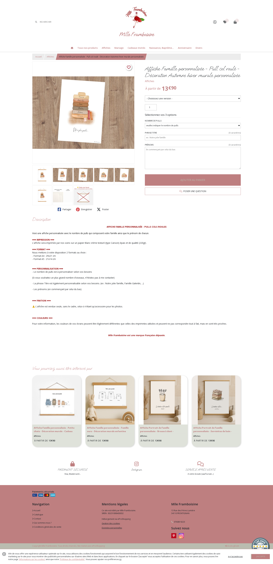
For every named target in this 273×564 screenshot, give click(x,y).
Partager (66, 209)
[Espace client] (215, 22)
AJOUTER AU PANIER (192, 180)
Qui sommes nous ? (42, 522)
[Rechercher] (36, 22)
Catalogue (38, 514)
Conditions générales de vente (47, 527)
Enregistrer (86, 209)
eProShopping (98, 546)
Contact (37, 518)
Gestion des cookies (111, 523)
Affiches (50, 56)
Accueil (38, 56)
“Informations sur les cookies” (32, 559)
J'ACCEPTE (260, 556)
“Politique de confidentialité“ (72, 559)
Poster (105, 209)
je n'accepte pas (235, 556)
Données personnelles (112, 528)
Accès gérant (233, 546)
